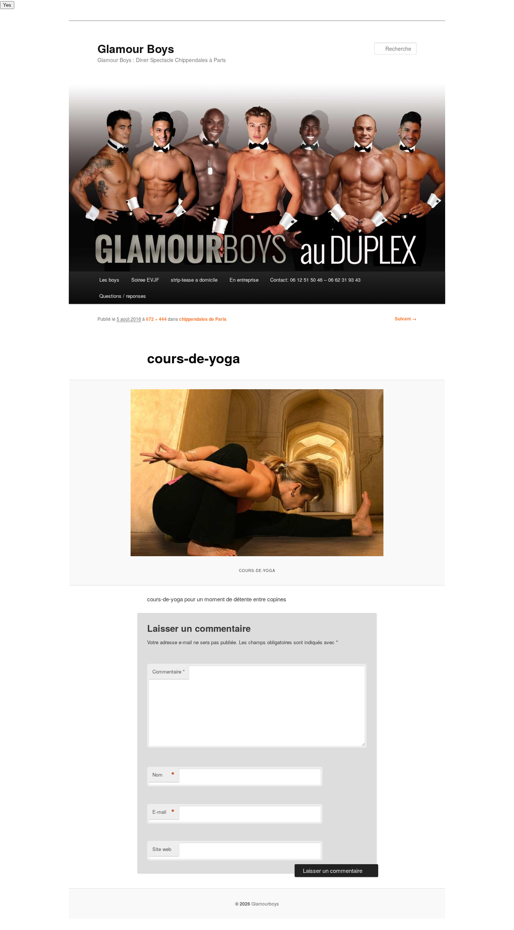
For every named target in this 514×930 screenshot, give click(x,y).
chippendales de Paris (203, 319)
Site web (161, 849)
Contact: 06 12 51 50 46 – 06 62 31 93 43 (315, 279)
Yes (7, 5)
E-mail (163, 812)
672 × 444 (156, 319)
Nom (163, 775)
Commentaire (168, 671)
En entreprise (244, 279)
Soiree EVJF (145, 279)
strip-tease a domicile (194, 279)
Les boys (109, 279)
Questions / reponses (122, 295)
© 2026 (242, 903)
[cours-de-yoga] (257, 472)
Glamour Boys (135, 48)
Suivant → (406, 318)
